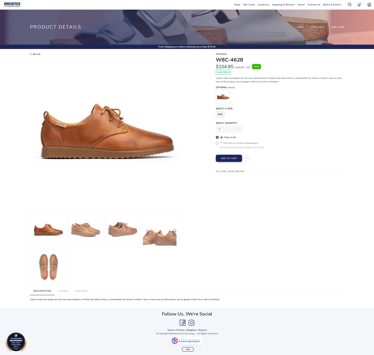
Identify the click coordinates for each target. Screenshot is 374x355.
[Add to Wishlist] (247, 158)
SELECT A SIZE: (224, 108)
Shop (237, 4)
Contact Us (314, 4)
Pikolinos (317, 27)
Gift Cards (249, 4)
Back (36, 54)
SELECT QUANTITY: (226, 123)
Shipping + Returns (196, 330)
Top (188, 349)
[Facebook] (182, 322)
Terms (170, 330)
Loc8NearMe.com (28, 342)
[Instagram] (191, 322)
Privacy (180, 330)
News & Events (332, 4)
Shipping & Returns (283, 4)
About (301, 4)
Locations (263, 4)
